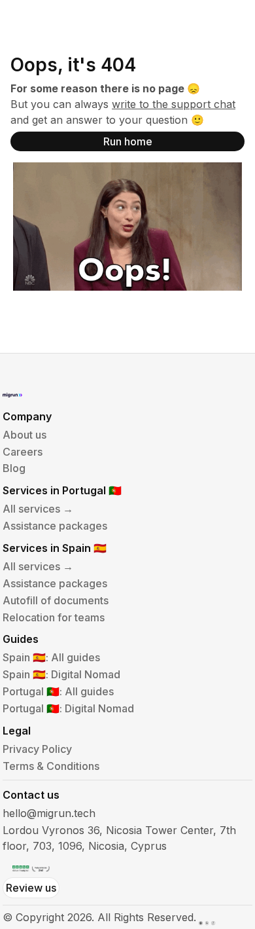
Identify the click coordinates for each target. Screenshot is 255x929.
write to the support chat (173, 104)
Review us (31, 887)
